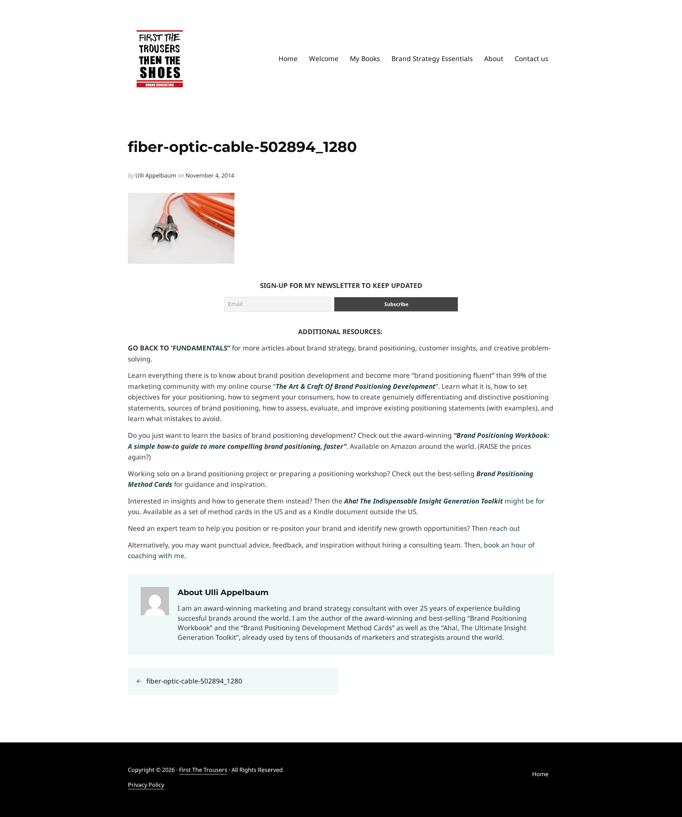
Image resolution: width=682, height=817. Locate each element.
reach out (504, 528)
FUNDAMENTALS (200, 348)
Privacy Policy (146, 785)
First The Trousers (203, 770)
